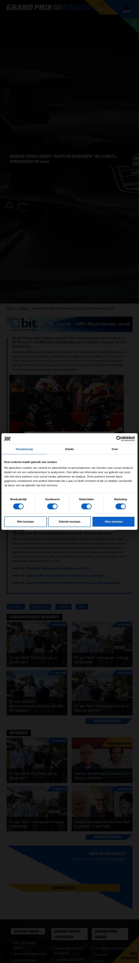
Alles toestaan (114, 521)
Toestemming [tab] (24, 449)
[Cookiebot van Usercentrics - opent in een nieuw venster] (119, 438)
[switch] (52, 506)
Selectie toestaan (69, 521)
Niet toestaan (25, 521)
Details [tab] (69, 449)
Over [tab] (115, 449)
